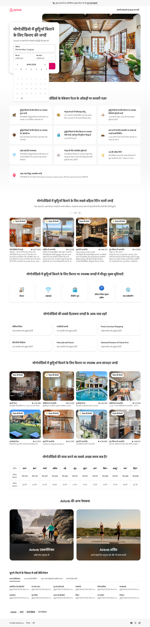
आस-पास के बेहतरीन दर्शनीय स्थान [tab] (51, 579)
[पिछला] (71, 213)
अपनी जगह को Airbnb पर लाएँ (128, 10)
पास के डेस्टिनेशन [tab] (14, 579)
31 (22, 98)
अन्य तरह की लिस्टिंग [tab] (30, 579)
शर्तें (33, 623)
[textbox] (23, 58)
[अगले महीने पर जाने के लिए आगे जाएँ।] (45, 64)
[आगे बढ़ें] (79, 213)
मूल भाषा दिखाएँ (92, 3)
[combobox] (34, 49)
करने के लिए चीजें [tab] (71, 579)
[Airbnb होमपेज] (15, 10)
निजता (28, 623)
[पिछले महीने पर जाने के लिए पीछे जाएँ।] (17, 64)
